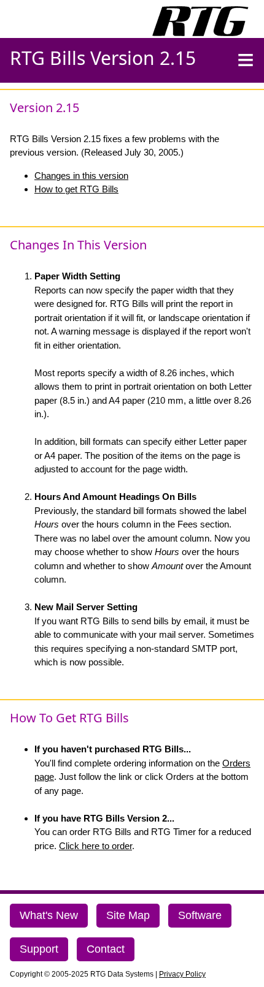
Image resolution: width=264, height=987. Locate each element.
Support (39, 949)
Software (200, 915)
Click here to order (95, 846)
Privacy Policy (182, 974)
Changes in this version (81, 175)
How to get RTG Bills (76, 189)
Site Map (128, 915)
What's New (49, 915)
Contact (106, 949)
